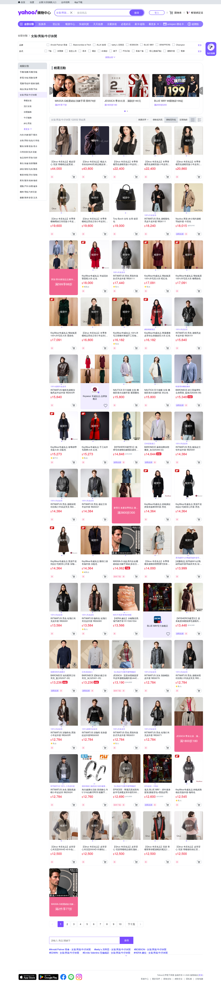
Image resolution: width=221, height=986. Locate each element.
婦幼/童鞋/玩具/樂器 (28, 169)
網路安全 (179, 978)
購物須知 (167, 978)
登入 (157, 12)
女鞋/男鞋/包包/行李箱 (29, 140)
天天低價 (98, 24)
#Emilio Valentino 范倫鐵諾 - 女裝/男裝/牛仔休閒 (106, 952)
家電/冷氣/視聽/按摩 (28, 77)
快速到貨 (84, 24)
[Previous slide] (51, 140)
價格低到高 (158, 119)
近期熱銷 (183, 119)
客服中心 (145, 978)
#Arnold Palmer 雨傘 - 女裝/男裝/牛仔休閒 (70, 949)
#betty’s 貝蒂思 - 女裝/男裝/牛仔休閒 (112, 949)
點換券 (42, 24)
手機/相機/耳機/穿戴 (28, 71)
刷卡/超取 (140, 24)
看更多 (152, 24)
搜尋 (126, 940)
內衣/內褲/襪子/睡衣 (28, 134)
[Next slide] (76, 140)
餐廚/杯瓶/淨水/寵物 (28, 174)
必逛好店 (126, 24)
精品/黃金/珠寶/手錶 (28, 89)
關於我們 (156, 978)
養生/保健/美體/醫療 (28, 163)
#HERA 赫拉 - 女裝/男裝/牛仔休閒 (151, 952)
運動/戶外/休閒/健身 (28, 186)
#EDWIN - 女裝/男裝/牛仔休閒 (64, 952)
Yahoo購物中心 (34, 12)
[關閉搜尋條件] (71, 12)
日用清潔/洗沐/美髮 (28, 151)
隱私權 (189, 978)
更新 (201, 975)
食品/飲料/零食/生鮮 (28, 157)
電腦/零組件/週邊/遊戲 (29, 83)
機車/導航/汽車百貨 (28, 191)
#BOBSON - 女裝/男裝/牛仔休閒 (150, 949)
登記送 (56, 24)
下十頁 (131, 924)
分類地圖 (199, 978)
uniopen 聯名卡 (175, 24)
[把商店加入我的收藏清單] (105, 405)
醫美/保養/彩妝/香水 (28, 146)
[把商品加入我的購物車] (74, 177)
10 (120, 924)
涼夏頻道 (112, 24)
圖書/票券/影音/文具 (28, 197)
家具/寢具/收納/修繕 (28, 180)
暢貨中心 (70, 24)
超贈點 (195, 24)
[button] (51, 91)
